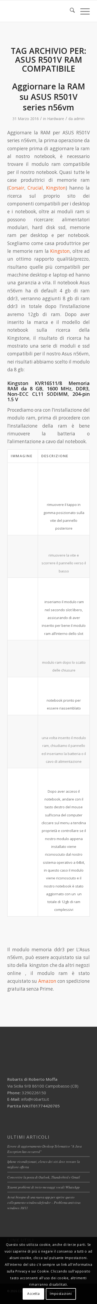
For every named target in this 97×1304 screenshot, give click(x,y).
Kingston (56, 188)
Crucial (35, 188)
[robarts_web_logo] (40, 11)
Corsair (16, 188)
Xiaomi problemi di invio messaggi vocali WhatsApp (43, 1187)
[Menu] (82, 11)
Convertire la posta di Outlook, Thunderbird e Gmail (43, 1177)
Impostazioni (61, 1293)
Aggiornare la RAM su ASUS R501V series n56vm (48, 97)
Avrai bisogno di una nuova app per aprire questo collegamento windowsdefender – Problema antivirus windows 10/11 (44, 1202)
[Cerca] (69, 11)
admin (79, 118)
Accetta (33, 1293)
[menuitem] (69, 11)
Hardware (55, 118)
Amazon (47, 981)
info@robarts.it (35, 1099)
